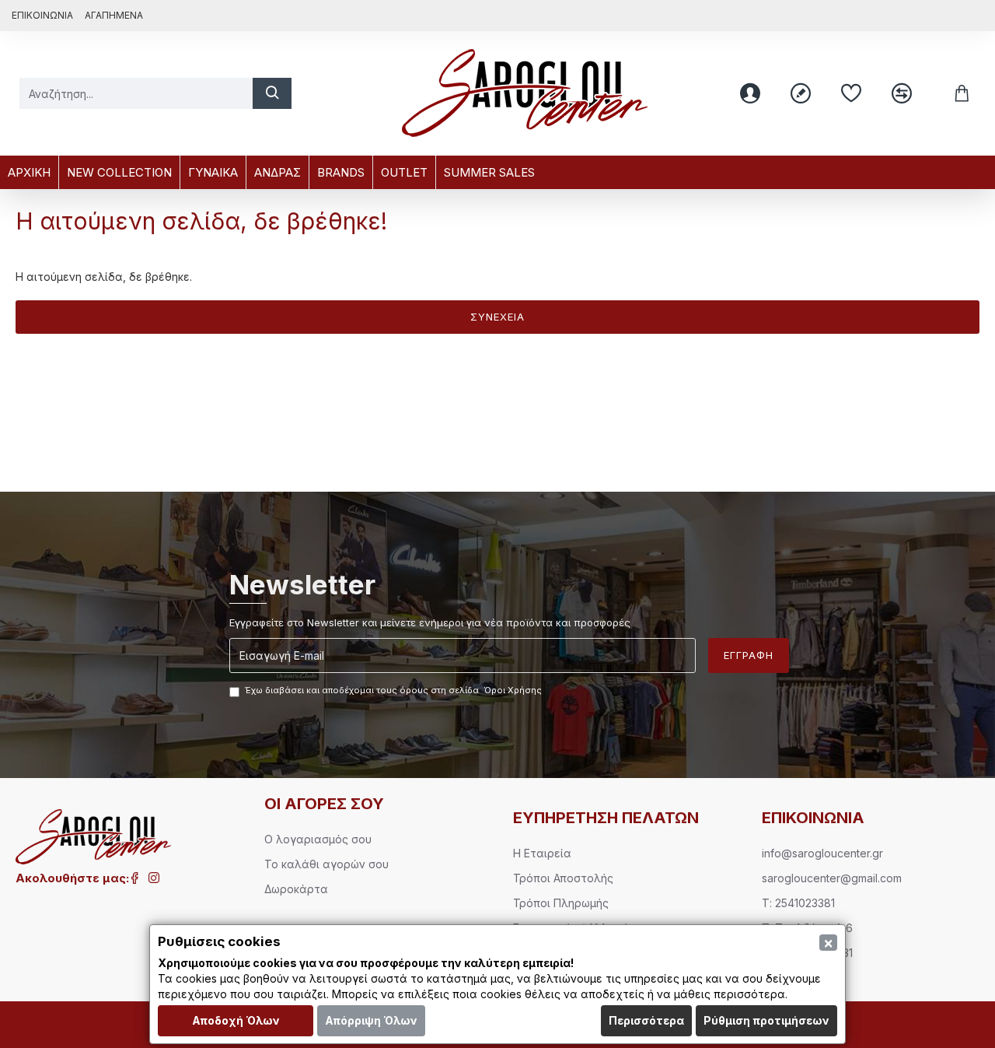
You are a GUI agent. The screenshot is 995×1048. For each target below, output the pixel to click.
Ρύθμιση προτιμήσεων (766, 1020)
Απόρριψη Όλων (371, 1020)
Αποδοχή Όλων (236, 1020)
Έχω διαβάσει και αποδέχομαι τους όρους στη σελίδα (393, 690)
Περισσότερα (646, 1020)
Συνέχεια (497, 316)
